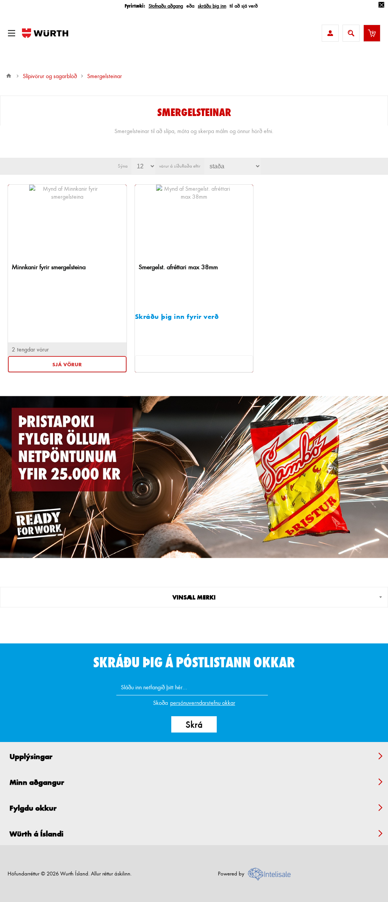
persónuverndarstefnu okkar (202, 702)
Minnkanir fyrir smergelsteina (49, 267)
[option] (194, 477)
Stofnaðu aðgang (166, 5)
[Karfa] (371, 33)
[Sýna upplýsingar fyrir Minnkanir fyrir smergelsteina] (67, 222)
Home (9, 76)
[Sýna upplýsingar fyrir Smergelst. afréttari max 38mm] (194, 222)
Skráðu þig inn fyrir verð (177, 316)
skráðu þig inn (212, 5)
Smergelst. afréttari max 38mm (178, 267)
